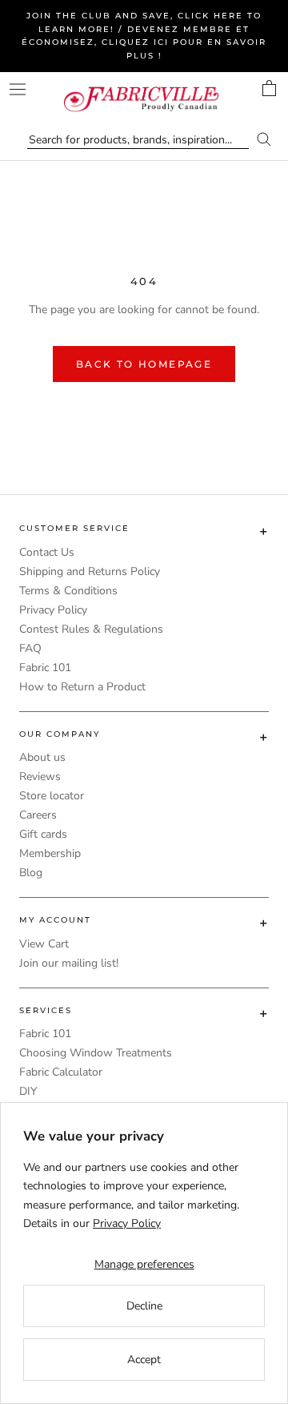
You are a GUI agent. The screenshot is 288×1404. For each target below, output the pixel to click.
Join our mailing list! (68, 963)
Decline (144, 1305)
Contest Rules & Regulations (91, 629)
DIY (28, 1091)
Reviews (40, 776)
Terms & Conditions (68, 590)
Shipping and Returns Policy (89, 571)
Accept (144, 1359)
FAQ (30, 648)
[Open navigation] (18, 89)
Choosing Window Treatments (95, 1052)
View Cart (44, 943)
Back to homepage (144, 364)
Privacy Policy (53, 610)
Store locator (51, 795)
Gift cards (43, 834)
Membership (50, 853)
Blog (30, 872)
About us (42, 757)
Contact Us (46, 552)
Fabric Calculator (60, 1072)
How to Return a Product (82, 686)
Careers (38, 815)
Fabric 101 (45, 667)
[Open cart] (269, 88)
